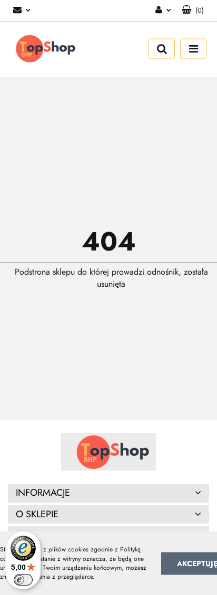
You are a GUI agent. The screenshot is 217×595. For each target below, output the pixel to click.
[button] (192, 10)
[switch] (23, 580)
